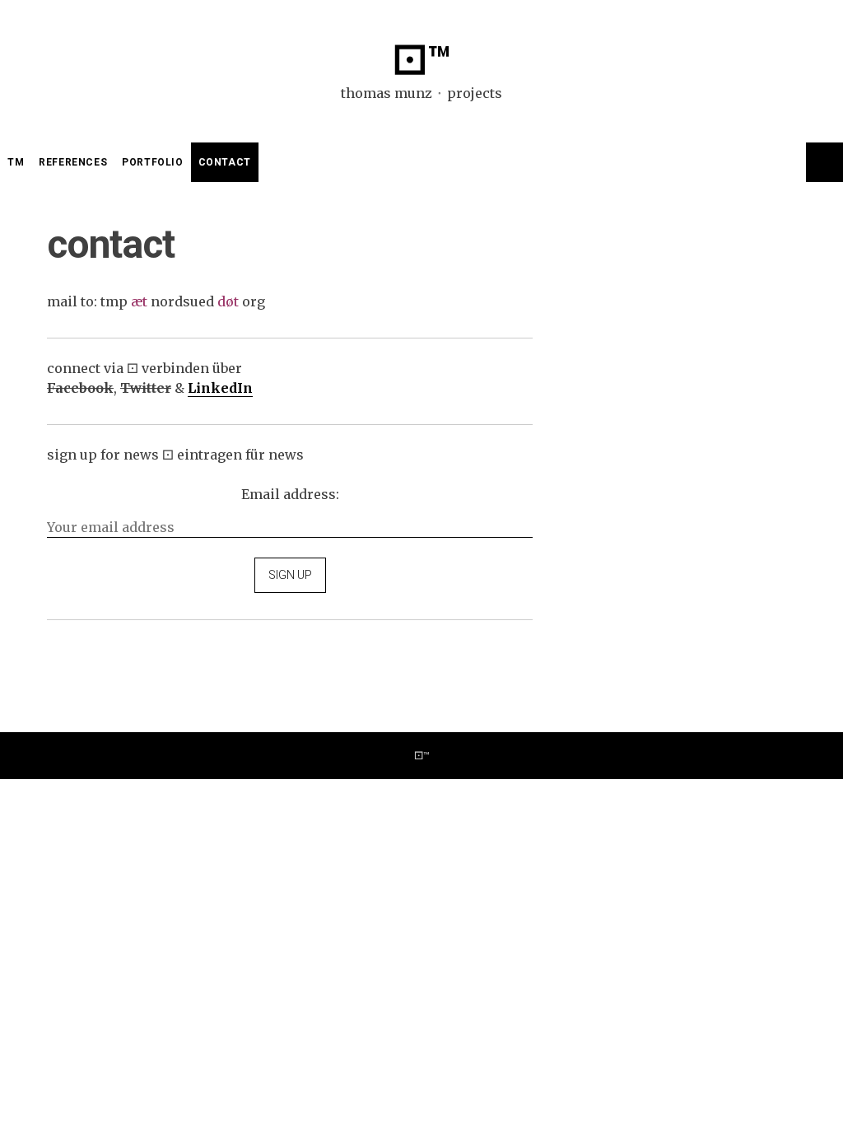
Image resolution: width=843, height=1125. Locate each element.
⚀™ (421, 60)
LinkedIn (220, 388)
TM (15, 162)
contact (224, 162)
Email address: (290, 494)
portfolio (152, 162)
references (73, 162)
